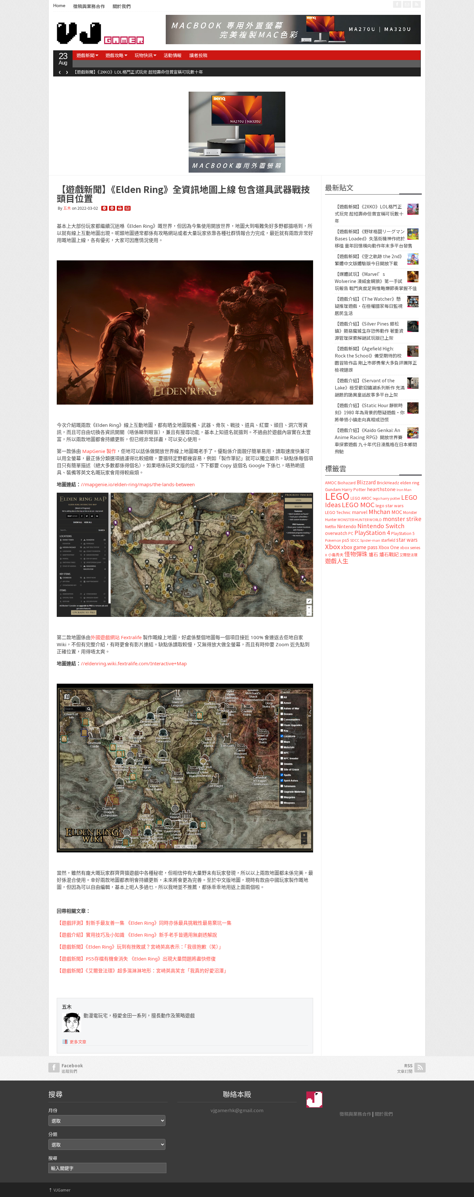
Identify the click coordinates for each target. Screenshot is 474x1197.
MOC (396, 511)
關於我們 (122, 6)
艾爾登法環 (408, 554)
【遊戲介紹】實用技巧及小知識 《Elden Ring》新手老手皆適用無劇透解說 (137, 934)
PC (350, 533)
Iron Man (404, 489)
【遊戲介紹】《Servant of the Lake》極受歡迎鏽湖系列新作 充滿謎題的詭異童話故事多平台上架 (370, 387)
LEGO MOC (358, 504)
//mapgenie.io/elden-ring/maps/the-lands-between (138, 484)
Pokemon (333, 540)
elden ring (410, 482)
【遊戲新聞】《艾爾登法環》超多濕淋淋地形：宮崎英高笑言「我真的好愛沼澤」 (143, 970)
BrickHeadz (388, 482)
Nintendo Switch (380, 525)
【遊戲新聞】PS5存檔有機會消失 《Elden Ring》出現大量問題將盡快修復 (136, 958)
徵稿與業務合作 (89, 6)
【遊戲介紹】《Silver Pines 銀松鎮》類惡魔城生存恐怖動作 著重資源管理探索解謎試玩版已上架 (369, 330)
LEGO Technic (338, 512)
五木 (67, 208)
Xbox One (389, 547)
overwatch (336, 533)
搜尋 (52, 1158)
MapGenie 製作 (99, 451)
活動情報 (172, 55)
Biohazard (347, 482)
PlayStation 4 (372, 532)
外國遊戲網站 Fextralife (116, 637)
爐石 (373, 554)
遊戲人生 (336, 561)
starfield (388, 540)
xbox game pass (359, 546)
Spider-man (370, 540)
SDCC (354, 540)
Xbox (332, 546)
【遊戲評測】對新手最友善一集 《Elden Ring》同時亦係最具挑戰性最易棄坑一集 (144, 923)
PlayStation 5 (402, 533)
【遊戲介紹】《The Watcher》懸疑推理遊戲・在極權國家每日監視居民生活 (368, 306)
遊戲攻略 (114, 55)
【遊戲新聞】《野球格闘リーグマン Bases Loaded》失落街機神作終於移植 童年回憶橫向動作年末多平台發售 (203, 72)
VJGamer (59, 1190)
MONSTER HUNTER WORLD (360, 519)
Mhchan (379, 511)
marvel (360, 511)
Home (59, 5)
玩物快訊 (143, 55)
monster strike (402, 519)
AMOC (331, 482)
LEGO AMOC (361, 498)
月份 (52, 1110)
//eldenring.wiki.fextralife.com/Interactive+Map (134, 663)
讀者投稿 (198, 55)
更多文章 (78, 1042)
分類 (52, 1134)
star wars (407, 539)
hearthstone (381, 489)
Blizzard (366, 482)
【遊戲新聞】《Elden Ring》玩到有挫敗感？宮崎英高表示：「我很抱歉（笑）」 (140, 946)
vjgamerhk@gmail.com (237, 1110)
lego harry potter (386, 498)
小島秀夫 (335, 554)
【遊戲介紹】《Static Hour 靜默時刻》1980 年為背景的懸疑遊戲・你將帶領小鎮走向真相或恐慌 (370, 412)
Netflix (330, 526)
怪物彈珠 (356, 553)
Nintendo (346, 526)
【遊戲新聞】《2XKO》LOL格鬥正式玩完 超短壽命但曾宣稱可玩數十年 (369, 213)
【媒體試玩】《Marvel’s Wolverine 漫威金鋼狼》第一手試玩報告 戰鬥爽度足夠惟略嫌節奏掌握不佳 (376, 281)
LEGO (337, 495)
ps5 (345, 540)
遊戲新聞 (85, 55)
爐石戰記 (389, 554)
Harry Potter (354, 489)
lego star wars (390, 505)
